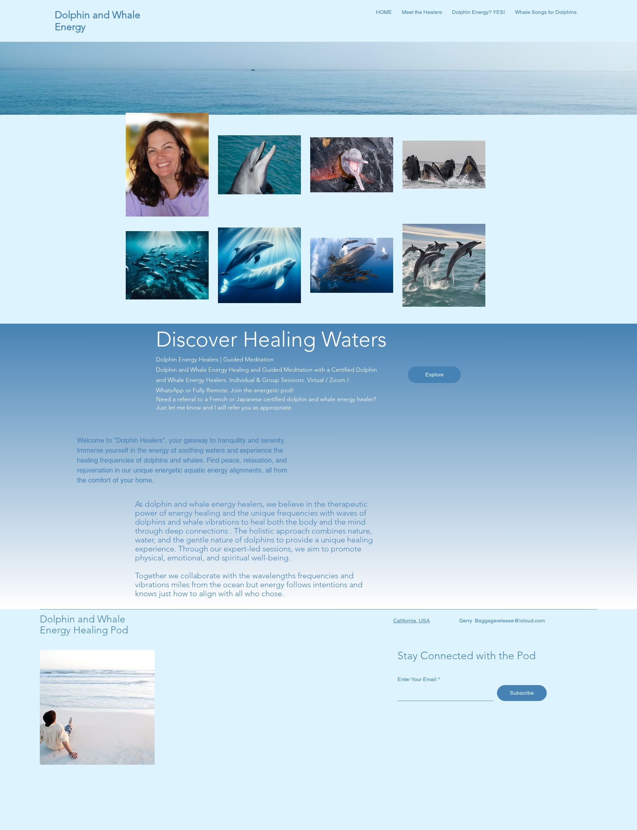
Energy (71, 27)
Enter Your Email (417, 679)
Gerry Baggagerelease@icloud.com (502, 620)
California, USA (411, 620)
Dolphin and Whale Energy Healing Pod (84, 624)
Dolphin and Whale (97, 15)
